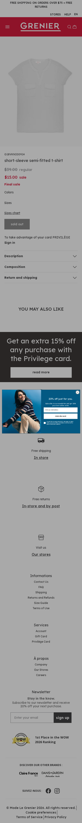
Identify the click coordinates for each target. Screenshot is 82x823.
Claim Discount (60, 416)
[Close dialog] (77, 392)
